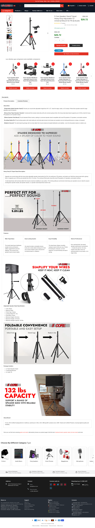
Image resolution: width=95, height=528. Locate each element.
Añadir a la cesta (13, 88)
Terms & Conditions (28, 506)
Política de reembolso (36, 525)
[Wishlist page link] (20, 5)
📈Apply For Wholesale (53, 502)
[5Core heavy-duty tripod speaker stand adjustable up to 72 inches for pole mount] (9, 24)
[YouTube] (54, 484)
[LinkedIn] (51, 488)
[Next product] (91, 76)
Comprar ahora (76, 45)
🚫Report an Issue (52, 506)
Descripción (5, 97)
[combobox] (44, 5)
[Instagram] (61, 484)
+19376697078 (83, 502)
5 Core (45, 523)
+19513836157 (79, 505)
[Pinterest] (65, 484)
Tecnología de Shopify (50, 523)
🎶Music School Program (53, 507)
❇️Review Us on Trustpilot (54, 512)
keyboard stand (59, 432)
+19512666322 (85, 512)
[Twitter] (58, 484)
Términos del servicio (52, 525)
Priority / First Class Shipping (14, 472)
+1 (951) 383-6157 (34, 491)
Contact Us (26, 507)
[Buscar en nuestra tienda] (62, 5)
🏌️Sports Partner (52, 509)
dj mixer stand (74, 432)
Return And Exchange (29, 509)
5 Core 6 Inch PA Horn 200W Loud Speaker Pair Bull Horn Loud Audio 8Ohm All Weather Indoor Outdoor (18, 522)
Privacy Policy (27, 503)
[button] (57, 23)
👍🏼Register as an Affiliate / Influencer (56, 505)
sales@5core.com (34, 486)
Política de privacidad (44, 525)
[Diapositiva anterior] (14, 33)
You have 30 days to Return (38, 472)
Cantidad (56, 37)
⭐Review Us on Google (53, 510)
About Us (26, 502)
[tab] (9, 101)
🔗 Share (59, 50)
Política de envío (60, 525)
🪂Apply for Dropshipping (53, 503)
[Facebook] (51, 484)
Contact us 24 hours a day (61, 472)
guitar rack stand (24, 432)
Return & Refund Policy (29, 505)
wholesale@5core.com (77, 511)
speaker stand (66, 432)
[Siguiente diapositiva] (9, 50)
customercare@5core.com (86, 504)
